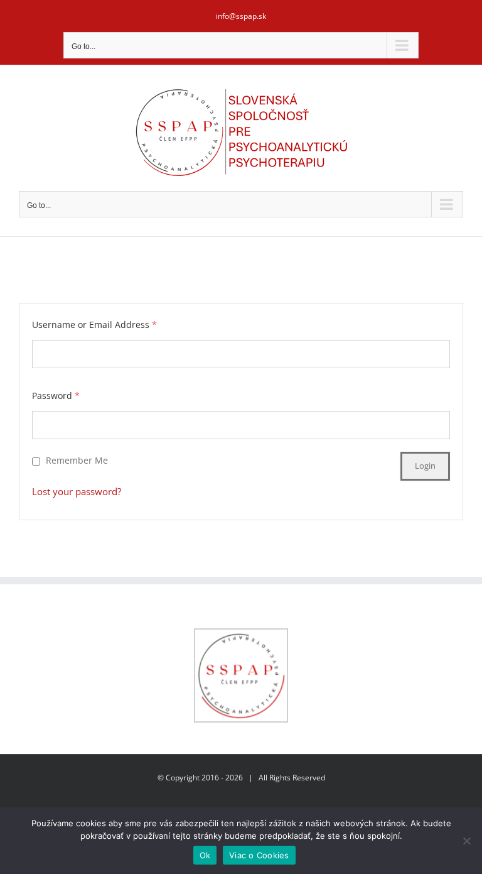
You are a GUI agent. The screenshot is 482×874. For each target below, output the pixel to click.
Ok (205, 855)
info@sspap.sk (241, 16)
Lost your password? (76, 491)
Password (56, 395)
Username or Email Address (94, 324)
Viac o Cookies (259, 855)
